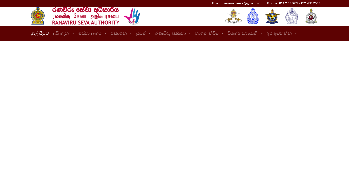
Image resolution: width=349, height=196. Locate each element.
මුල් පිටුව (41, 33)
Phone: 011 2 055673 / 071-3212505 (293, 3)
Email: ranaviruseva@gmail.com (237, 3)
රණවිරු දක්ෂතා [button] (171, 33)
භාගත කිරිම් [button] (207, 33)
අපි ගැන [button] (62, 33)
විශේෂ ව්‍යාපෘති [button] (243, 33)
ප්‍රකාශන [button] (119, 33)
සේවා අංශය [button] (90, 33)
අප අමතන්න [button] (279, 33)
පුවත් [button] (141, 33)
